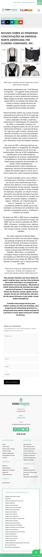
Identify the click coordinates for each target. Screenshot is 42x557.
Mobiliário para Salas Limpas (12, 496)
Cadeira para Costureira (11, 538)
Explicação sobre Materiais (30, 476)
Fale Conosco (6, 482)
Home (4, 444)
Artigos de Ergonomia (29, 470)
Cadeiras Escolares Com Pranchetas (14, 527)
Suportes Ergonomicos (29, 457)
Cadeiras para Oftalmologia (12, 509)
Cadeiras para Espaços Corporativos (14, 518)
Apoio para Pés (27, 444)
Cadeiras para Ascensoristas (12, 523)
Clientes (4, 457)
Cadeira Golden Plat (10, 540)
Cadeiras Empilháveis (10, 534)
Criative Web (36, 555)
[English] (21, 10)
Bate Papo (26, 474)
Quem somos (5, 446)
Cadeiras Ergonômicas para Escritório (15, 531)
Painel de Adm (21, 434)
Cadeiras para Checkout (11, 520)
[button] (3, 22)
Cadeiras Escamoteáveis (11, 529)
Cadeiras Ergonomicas (29, 448)
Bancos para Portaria (10, 545)
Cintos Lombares (12, 18)
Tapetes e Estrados (28, 460)
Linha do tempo (6, 451)
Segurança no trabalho (8, 470)
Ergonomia (5, 472)
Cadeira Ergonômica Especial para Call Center (17, 543)
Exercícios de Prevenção (30, 472)
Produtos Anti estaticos (29, 453)
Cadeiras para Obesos (11, 512)
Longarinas (8, 498)
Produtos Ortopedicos (29, 455)
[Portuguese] (29, 10)
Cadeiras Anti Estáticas (11, 536)
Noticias (25, 468)
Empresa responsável (8, 453)
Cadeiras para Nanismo (11, 514)
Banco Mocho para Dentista (12, 547)
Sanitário (4, 465)
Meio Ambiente (6, 468)
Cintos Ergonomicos (28, 451)
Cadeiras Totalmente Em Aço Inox (14, 501)
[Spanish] (31, 10)
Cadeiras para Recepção (11, 505)
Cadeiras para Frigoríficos (12, 516)
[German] (26, 10)
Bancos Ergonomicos (29, 446)
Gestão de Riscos (7, 474)
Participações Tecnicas (8, 455)
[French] (23, 10)
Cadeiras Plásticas (10, 503)
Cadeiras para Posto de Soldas (13, 507)
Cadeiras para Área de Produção (13, 525)
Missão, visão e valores (8, 448)
